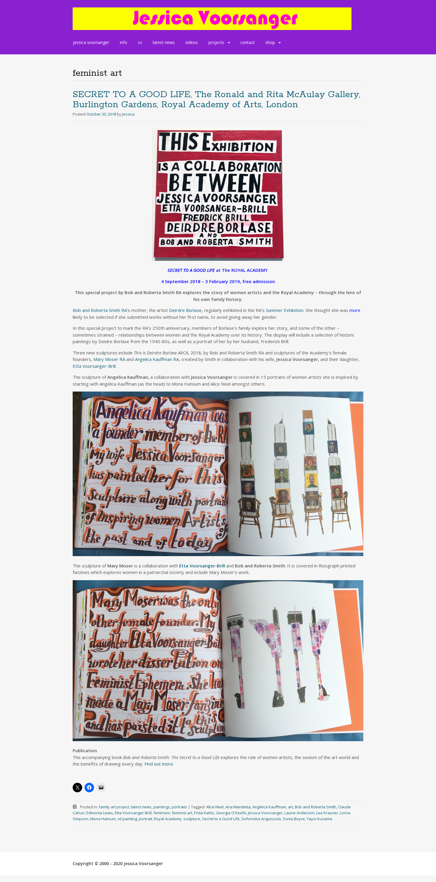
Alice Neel (215, 807)
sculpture (191, 818)
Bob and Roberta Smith (315, 807)
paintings (161, 807)
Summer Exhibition (284, 310)
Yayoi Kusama (319, 818)
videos (191, 42)
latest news (164, 42)
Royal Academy (168, 818)
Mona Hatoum (103, 818)
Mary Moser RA (109, 359)
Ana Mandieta (238, 807)
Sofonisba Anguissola (261, 818)
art (290, 807)
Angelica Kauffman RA (157, 359)
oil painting (127, 818)
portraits (179, 807)
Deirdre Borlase (185, 310)
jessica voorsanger (91, 42)
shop (270, 42)
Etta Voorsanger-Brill (94, 366)
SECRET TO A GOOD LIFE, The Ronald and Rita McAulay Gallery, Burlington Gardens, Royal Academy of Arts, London (216, 100)
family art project (114, 807)
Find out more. (159, 764)
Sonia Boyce (294, 818)
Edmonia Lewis (99, 812)
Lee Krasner (327, 812)
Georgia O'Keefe (231, 812)
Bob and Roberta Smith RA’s (101, 310)
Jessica (128, 114)
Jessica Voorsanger (265, 812)
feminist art (182, 812)
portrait (145, 818)
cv (140, 42)
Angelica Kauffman (269, 807)
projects (216, 42)
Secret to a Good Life (221, 818)
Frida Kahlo (204, 812)
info (123, 42)
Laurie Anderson (299, 812)
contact (247, 42)
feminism (161, 812)
